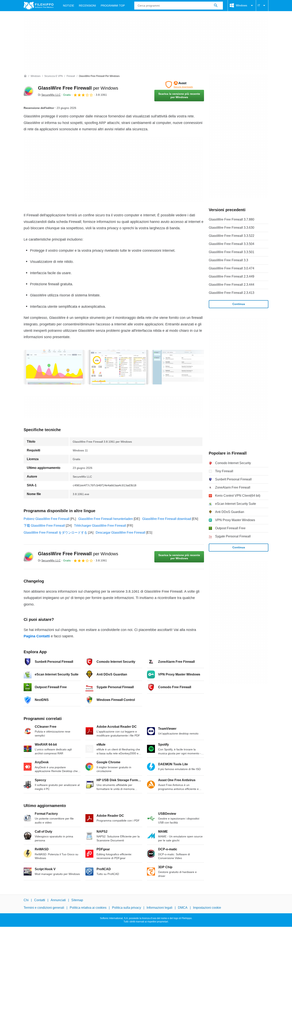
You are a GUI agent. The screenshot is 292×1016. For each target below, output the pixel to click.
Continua (238, 304)
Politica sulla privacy (126, 908)
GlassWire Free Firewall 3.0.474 (231, 268)
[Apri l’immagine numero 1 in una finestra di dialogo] (118, 367)
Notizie (68, 5)
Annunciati (58, 900)
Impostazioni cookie (207, 908)
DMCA (183, 908)
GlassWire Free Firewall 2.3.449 (231, 276)
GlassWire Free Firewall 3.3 (228, 260)
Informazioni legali (159, 908)
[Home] (25, 76)
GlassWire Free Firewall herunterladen (105, 519)
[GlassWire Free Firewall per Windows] (28, 91)
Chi (26, 900)
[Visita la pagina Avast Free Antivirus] (179, 84)
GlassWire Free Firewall (78, 88)
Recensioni (87, 5)
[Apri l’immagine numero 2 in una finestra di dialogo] (182, 367)
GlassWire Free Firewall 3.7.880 (231, 219)
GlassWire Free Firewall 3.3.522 (231, 235)
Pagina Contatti (37, 636)
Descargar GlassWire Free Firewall (120, 532)
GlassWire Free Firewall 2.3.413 (231, 292)
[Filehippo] (38, 5)
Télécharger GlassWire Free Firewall (100, 525)
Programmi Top (113, 5)
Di (49, 94)
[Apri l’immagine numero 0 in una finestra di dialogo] (54, 367)
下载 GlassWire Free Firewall (44, 525)
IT (259, 5)
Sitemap (77, 900)
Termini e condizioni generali (44, 908)
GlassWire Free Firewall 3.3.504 (231, 244)
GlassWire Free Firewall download (166, 519)
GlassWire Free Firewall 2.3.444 (231, 284)
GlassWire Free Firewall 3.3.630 (231, 227)
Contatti (39, 900)
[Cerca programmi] (216, 6)
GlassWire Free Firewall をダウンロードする (55, 532)
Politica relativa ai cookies (88, 908)
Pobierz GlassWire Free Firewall (47, 519)
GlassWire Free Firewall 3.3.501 (231, 252)
